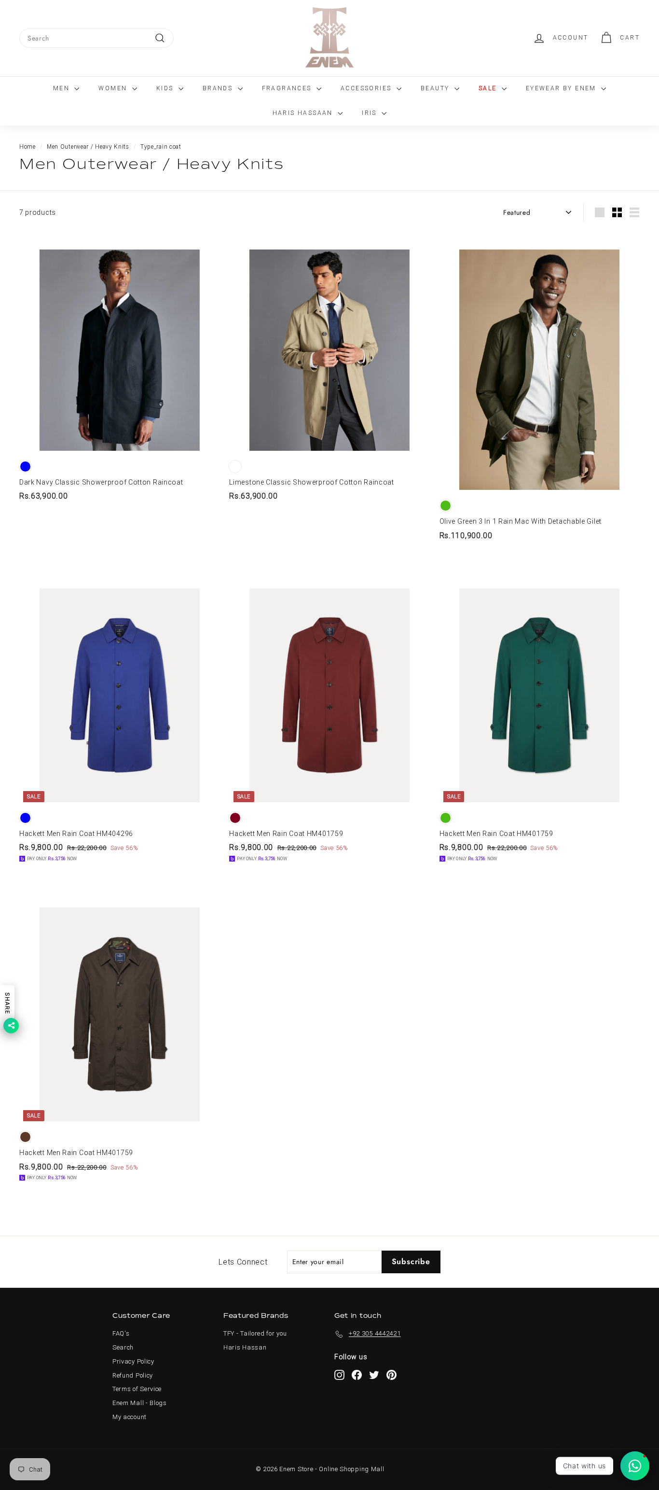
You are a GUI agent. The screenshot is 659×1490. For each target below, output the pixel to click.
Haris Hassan (244, 1347)
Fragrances (288, 88)
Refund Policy (132, 1375)
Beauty (436, 88)
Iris (370, 113)
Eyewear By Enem (562, 88)
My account (129, 1416)
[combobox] (96, 38)
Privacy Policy (133, 1361)
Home (27, 146)
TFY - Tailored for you (255, 1333)
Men (62, 88)
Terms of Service (137, 1389)
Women (113, 88)
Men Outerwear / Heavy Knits (88, 146)
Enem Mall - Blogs (139, 1402)
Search (123, 1347)
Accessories (367, 88)
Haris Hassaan (304, 113)
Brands (219, 88)
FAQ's (121, 1333)
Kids (166, 88)
